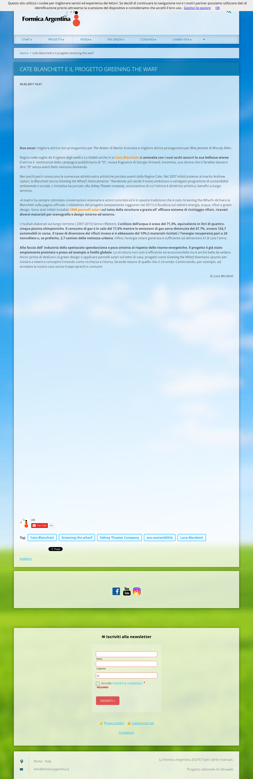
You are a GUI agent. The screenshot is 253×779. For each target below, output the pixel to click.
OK (217, 8)
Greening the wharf (76, 537)
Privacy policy (114, 723)
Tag (22, 537)
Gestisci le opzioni (197, 8)
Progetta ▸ (56, 39)
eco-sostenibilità (160, 537)
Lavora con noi (143, 723)
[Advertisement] (126, 116)
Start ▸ (27, 39)
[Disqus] (126, 356)
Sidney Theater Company (119, 537)
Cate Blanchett (42, 537)
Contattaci (126, 732)
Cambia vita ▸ (182, 39)
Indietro (26, 559)
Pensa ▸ (85, 39)
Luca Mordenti (191, 537)
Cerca (229, 11)
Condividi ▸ (148, 39)
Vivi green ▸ (115, 39)
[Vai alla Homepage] (51, 13)
